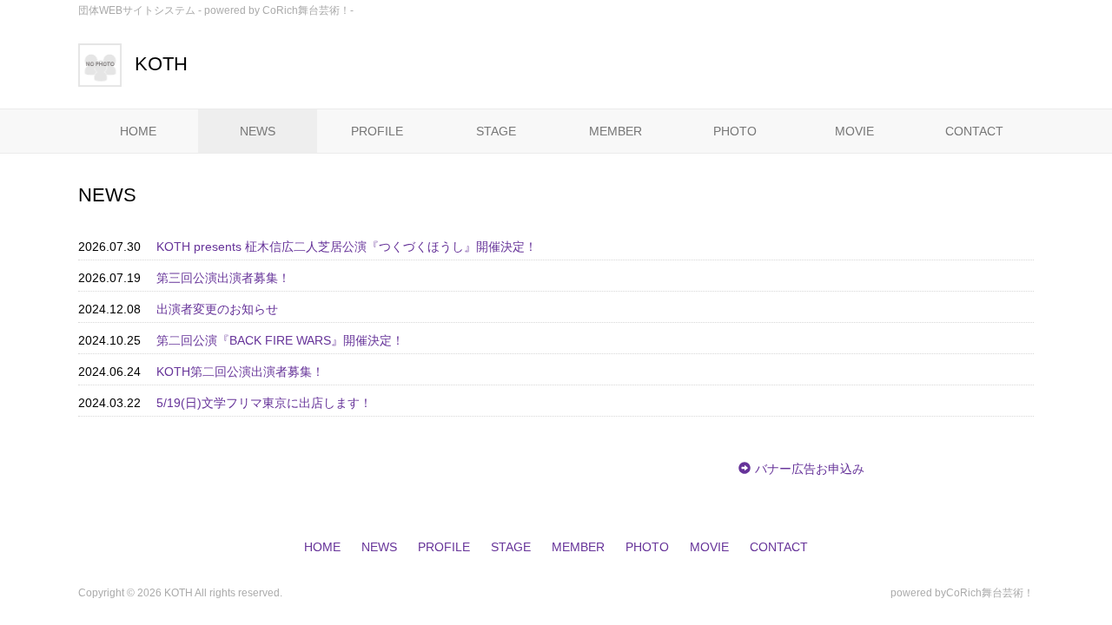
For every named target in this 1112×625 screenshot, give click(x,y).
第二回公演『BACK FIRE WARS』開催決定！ (280, 340)
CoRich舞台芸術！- (308, 10)
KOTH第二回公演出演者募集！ (240, 371)
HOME (138, 131)
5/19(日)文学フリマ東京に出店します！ (264, 403)
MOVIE (854, 131)
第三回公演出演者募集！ (223, 278)
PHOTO (735, 131)
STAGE (496, 131)
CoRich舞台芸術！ (990, 593)
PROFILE (377, 131)
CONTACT (974, 131)
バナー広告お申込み (809, 469)
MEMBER (615, 131)
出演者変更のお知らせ (217, 309)
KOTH (161, 64)
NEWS (257, 131)
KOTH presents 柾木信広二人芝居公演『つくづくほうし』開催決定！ (346, 246)
